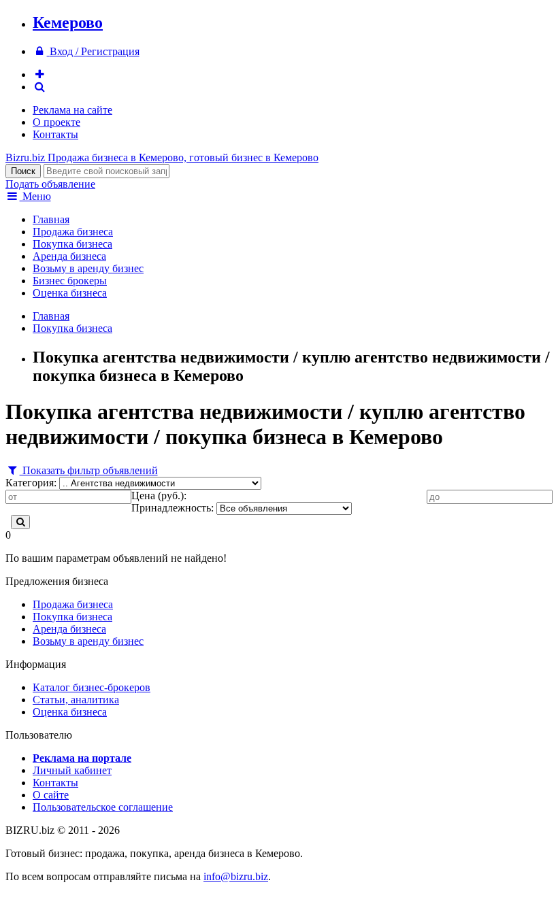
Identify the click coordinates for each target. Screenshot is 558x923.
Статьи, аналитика (76, 699)
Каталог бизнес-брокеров (91, 687)
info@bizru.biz (235, 876)
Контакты (55, 134)
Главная (51, 219)
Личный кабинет (72, 770)
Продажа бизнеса (73, 231)
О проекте (56, 122)
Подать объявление (50, 184)
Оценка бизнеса (70, 293)
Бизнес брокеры (70, 280)
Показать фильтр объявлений (89, 470)
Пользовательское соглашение (103, 807)
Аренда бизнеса (69, 256)
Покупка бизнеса (72, 244)
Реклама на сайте (72, 110)
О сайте (51, 795)
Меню (35, 196)
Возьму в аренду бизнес (88, 268)
